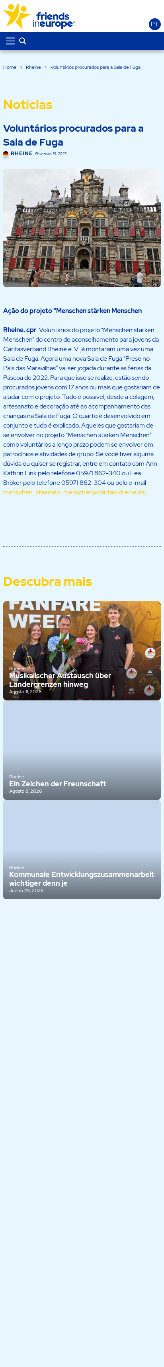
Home (9, 67)
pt (154, 24)
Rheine (33, 67)
